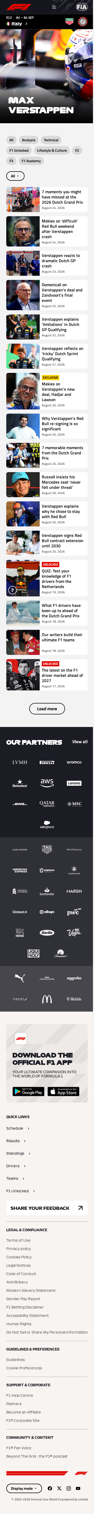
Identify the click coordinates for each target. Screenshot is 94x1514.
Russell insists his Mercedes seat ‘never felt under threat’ (61, 482)
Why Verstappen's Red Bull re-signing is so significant (63, 423)
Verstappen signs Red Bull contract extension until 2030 (62, 540)
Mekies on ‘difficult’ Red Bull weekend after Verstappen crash (60, 228)
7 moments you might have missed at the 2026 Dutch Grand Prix (62, 197)
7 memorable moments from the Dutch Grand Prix (62, 453)
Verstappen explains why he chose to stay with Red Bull (61, 511)
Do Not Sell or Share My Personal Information (47, 1332)
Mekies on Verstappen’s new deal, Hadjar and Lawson (58, 391)
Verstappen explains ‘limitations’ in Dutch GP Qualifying (60, 324)
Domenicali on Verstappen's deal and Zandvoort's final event (62, 292)
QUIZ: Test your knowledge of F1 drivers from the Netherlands (56, 578)
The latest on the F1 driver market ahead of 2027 (62, 675)
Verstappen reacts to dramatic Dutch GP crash (61, 260)
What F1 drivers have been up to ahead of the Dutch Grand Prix (61, 610)
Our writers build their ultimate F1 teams (62, 637)
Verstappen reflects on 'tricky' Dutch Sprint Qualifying (62, 353)
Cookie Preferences (24, 1368)
